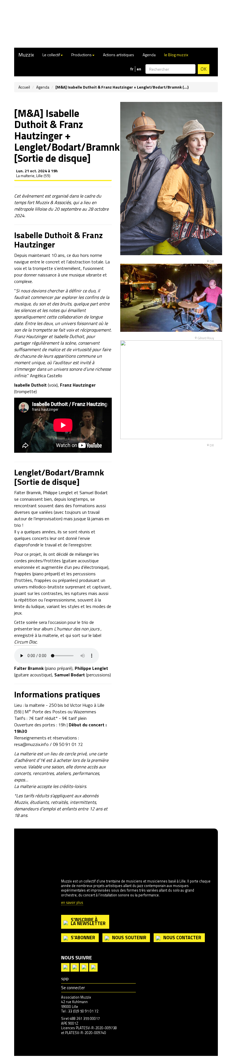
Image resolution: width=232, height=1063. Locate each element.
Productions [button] (81, 55)
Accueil (24, 87)
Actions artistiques (118, 55)
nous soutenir (129, 937)
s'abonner (83, 937)
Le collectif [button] (51, 55)
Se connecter (73, 987)
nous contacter (182, 937)
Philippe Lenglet (91, 668)
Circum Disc (25, 641)
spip (65, 978)
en (139, 69)
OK (204, 69)
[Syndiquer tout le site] (65, 966)
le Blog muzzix (176, 55)
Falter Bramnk (29, 668)
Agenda (149, 55)
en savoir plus (72, 902)
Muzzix (26, 54)
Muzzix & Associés (53, 202)
